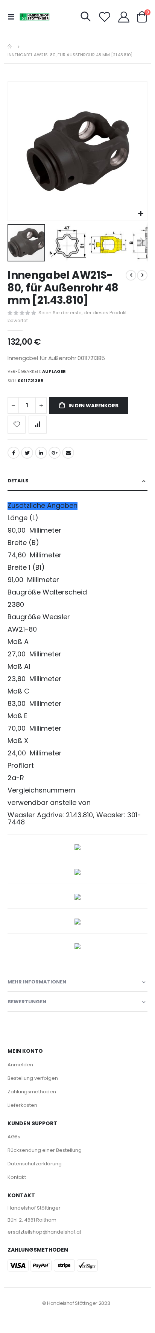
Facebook (14, 453)
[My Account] (123, 17)
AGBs (14, 1136)
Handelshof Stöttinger (34, 1207)
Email (68, 453)
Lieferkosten (22, 1105)
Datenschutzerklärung (35, 1163)
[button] (140, 214)
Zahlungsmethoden (32, 1091)
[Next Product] (142, 275)
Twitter (27, 453)
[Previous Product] (131, 275)
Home (10, 46)
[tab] (77, 481)
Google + (55, 453)
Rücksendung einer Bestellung (45, 1150)
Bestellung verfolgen (33, 1078)
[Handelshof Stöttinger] (35, 17)
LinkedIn (41, 453)
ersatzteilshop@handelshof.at (44, 1231)
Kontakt (17, 1177)
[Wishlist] (104, 17)
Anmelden (20, 1064)
